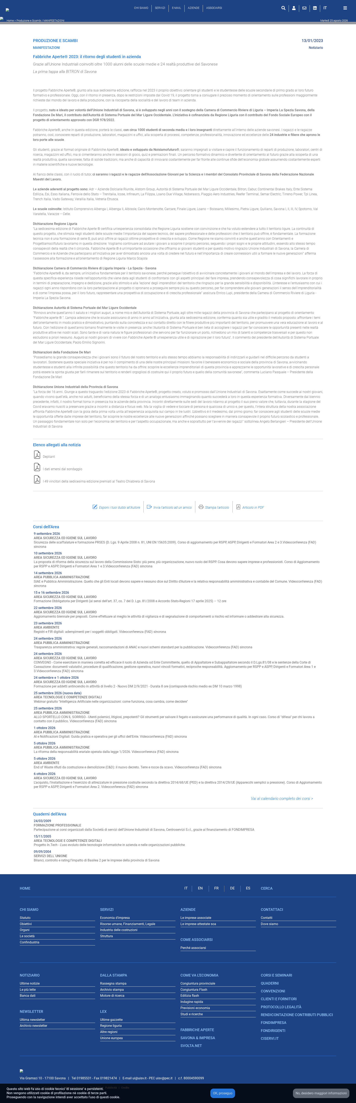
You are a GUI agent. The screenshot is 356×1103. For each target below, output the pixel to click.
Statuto (25, 918)
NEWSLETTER (31, 1012)
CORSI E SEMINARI (276, 975)
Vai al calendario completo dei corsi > (282, 798)
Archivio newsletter (33, 1026)
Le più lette (28, 990)
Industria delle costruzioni (118, 930)
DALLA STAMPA (113, 975)
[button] (325, 8)
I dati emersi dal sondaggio (62, 469)
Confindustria (29, 942)
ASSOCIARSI (214, 7)
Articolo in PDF (253, 507)
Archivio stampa (112, 990)
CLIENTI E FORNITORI (279, 999)
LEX (103, 1012)
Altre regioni (108, 1032)
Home (10, 20)
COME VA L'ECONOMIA (199, 975)
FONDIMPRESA (273, 1023)
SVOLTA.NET (191, 1046)
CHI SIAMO (141, 7)
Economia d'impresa (115, 918)
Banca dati (27, 996)
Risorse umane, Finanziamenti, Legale (127, 924)
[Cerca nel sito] (283, 8)
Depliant (49, 457)
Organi (24, 930)
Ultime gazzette (111, 1020)
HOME (25, 888)
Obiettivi (26, 924)
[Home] (8, 11)
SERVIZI (160, 7)
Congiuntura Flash (193, 990)
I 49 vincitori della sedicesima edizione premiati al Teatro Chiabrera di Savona (99, 481)
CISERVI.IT (270, 1038)
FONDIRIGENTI (273, 1031)
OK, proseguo (222, 1093)
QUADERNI (270, 983)
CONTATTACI (272, 910)
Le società (27, 936)
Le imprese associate (195, 918)
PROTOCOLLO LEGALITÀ (281, 1007)
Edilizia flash (189, 996)
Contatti (266, 918)
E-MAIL (176, 7)
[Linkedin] (315, 8)
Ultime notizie (30, 983)
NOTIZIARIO (30, 975)
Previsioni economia (195, 1008)
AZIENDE (193, 7)
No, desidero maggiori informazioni (321, 1093)
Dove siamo (269, 924)
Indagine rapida (191, 1002)
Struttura (106, 936)
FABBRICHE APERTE (197, 1030)
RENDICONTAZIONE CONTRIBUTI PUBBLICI (297, 1015)
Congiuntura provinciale (197, 983)
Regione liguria (111, 1026)
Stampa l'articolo (217, 507)
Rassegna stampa (113, 983)
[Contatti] (304, 8)
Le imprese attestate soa (198, 924)
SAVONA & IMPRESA (197, 1038)
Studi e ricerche (191, 1014)
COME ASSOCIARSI (196, 940)
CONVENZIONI (273, 991)
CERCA (267, 888)
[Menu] (345, 8)
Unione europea (111, 1038)
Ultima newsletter (32, 1020)
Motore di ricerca (112, 996)
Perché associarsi (193, 948)
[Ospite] (294, 8)
